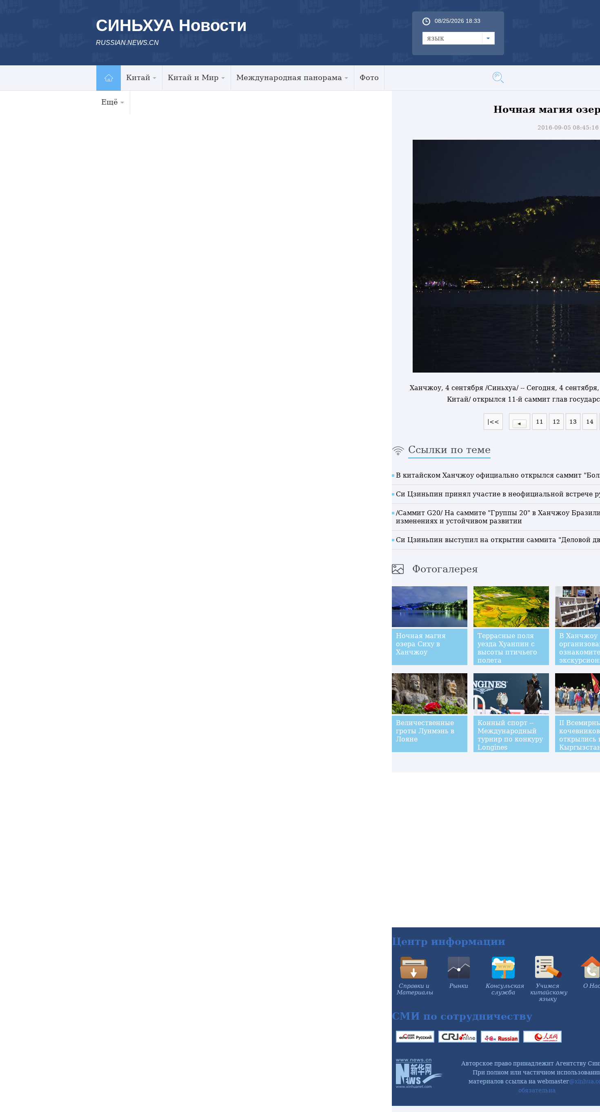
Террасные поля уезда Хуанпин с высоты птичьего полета (507, 648)
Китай (138, 77)
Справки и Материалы (415, 989)
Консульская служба (505, 989)
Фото (369, 77)
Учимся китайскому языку (548, 992)
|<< (493, 421)
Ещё (109, 102)
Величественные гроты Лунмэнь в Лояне (425, 731)
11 (539, 421)
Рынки (458, 985)
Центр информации (448, 941)
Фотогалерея (445, 569)
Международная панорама (289, 77)
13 (573, 421)
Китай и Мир (193, 77)
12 (556, 421)
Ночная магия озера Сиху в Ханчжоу (421, 644)
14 (589, 421)
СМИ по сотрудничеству (462, 1016)
